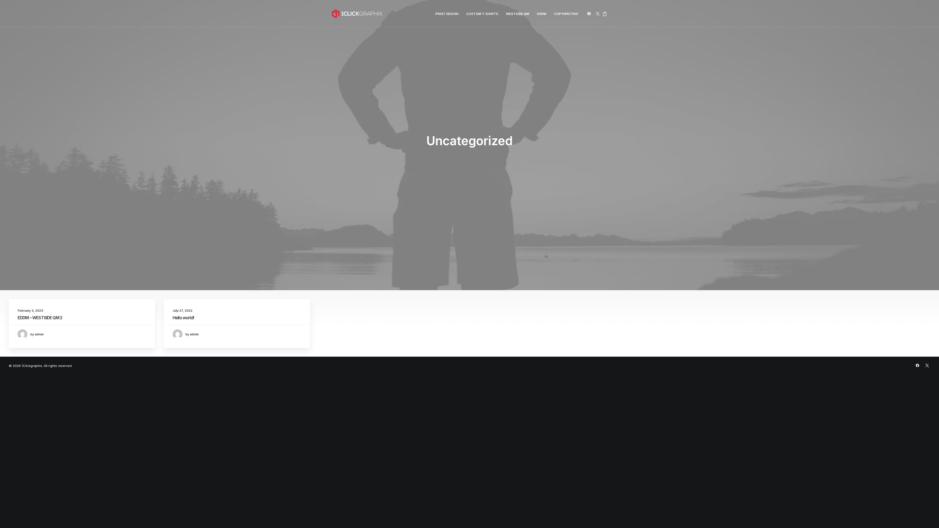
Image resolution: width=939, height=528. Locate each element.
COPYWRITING (566, 14)
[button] (590, 13)
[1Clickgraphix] (357, 14)
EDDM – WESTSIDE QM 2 (40, 317)
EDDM (541, 14)
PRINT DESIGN (446, 14)
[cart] (604, 13)
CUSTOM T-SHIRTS (482, 14)
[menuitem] (447, 13)
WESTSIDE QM (517, 14)
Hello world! (183, 317)
